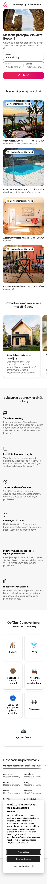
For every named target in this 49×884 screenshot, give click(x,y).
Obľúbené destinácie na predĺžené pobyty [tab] (22, 766)
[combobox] (23, 57)
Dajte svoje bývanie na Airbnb (27, 4)
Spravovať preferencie (23, 866)
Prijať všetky (23, 852)
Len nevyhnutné (23, 859)
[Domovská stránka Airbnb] (5, 4)
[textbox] (13, 67)
